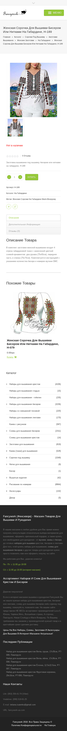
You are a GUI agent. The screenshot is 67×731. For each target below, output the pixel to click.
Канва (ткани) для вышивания (35, 451)
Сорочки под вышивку (35, 37)
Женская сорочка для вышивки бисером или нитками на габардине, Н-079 (33, 344)
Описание (14, 217)
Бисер (35, 471)
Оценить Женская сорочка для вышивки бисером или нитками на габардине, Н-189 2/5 (10, 156)
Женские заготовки (25, 40)
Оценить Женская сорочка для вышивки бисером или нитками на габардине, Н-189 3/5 (12, 156)
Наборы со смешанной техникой (35, 411)
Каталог (17, 37)
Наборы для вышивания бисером (35, 404)
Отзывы (26, 156)
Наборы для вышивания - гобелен (35, 397)
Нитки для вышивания (35, 464)
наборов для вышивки (24, 543)
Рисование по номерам (35, 484)
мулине (42, 540)
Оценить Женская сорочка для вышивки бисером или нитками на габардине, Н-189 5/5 (17, 156)
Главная (6, 37)
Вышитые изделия (35, 478)
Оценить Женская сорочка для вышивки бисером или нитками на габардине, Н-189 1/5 (7, 156)
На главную (50, 725)
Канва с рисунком (35, 424)
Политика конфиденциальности (26, 725)
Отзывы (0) (14, 231)
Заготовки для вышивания (35, 444)
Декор (35, 498)
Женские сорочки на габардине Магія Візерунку (34, 199)
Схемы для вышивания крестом (35, 437)
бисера (58, 540)
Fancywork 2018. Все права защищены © (32, 722)
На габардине (44, 40)
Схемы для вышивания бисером (35, 431)
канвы (50, 540)
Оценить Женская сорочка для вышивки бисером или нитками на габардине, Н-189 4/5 (15, 156)
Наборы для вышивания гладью (35, 391)
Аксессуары (35, 491)
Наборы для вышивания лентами (35, 417)
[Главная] (14, 12)
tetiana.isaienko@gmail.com (23, 705)
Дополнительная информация (24, 224)
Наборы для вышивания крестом (35, 384)
